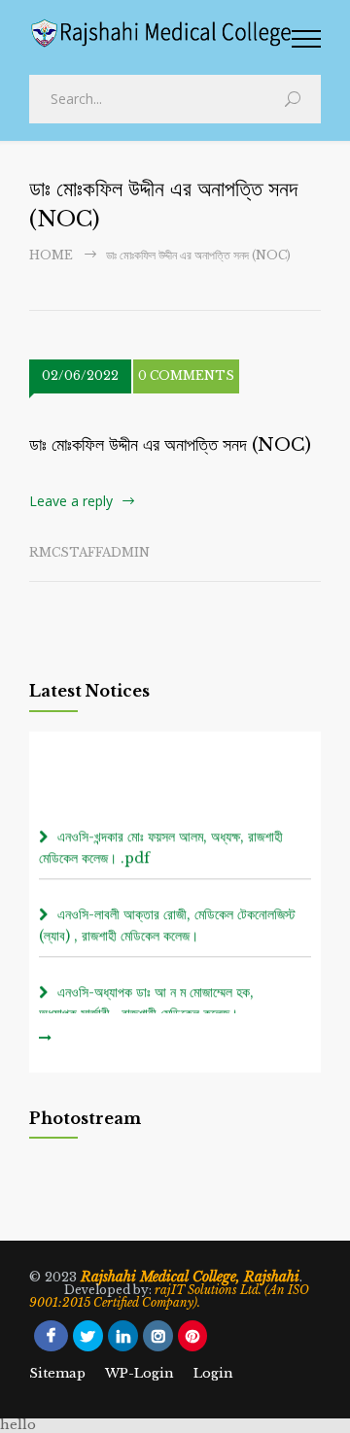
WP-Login (139, 1373)
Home (51, 255)
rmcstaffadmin (89, 552)
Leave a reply (71, 501)
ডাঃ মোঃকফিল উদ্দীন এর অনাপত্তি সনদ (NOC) (170, 445)
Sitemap (57, 1373)
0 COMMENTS (186, 375)
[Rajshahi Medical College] (160, 34)
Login (213, 1373)
